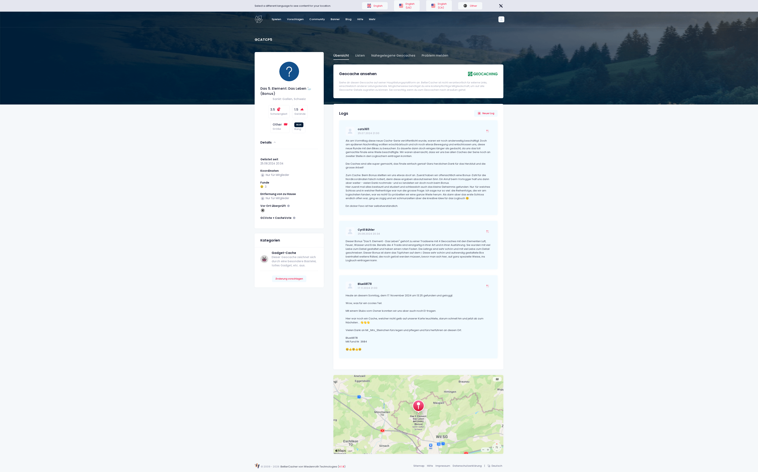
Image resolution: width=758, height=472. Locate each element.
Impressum (442, 466)
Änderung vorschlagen (289, 278)
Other (473, 6)
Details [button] (266, 142)
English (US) (410, 6)
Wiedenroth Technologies (320, 466)
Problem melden (435, 55)
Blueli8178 (365, 284)
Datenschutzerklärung (467, 466)
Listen (360, 55)
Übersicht (341, 55)
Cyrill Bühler (366, 230)
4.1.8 (341, 466)
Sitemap (418, 466)
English (378, 6)
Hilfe (430, 466)
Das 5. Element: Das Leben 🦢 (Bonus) (285, 91)
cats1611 (363, 129)
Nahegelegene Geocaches (393, 55)
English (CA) (442, 6)
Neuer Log (488, 113)
